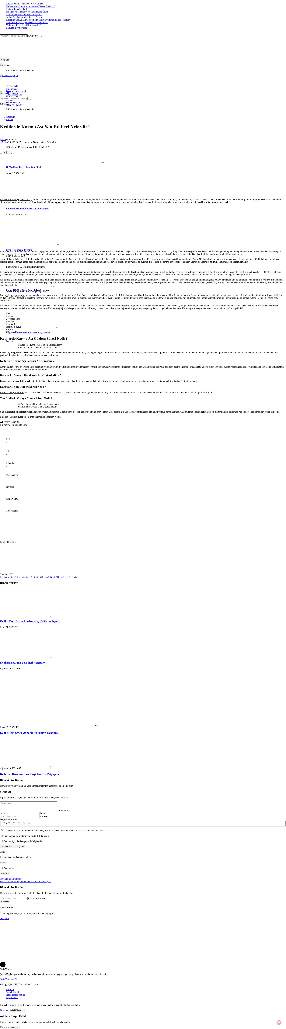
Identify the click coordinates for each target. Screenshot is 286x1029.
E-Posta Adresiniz (36, 898)
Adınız (43, 813)
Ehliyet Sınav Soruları (16, 28)
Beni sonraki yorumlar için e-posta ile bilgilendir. (26, 836)
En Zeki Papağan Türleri (17, 9)
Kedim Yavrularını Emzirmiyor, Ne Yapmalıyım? (30, 621)
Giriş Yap (5, 60)
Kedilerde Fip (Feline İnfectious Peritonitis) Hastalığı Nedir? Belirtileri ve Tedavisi (38, 577)
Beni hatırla (8, 868)
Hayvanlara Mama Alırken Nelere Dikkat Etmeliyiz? (30, 6)
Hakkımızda (11, 89)
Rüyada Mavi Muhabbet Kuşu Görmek (24, 3)
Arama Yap (33, 35)
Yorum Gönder (7, 847)
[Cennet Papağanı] (9, 75)
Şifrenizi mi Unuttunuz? (11, 879)
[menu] (1, 81)
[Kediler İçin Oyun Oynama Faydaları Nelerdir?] (48, 724)
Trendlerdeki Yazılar (15, 995)
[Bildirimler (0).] (1, 63)
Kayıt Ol (13, 979)
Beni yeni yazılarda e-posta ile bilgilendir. (23, 841)
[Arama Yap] (1, 33)
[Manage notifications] (279, 1022)
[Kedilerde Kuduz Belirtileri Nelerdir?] (25, 656)
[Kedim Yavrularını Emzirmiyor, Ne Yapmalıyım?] (25, 615)
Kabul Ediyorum (17, 1010)
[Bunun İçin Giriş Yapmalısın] (1, 153)
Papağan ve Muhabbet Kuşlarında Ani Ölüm (27, 11)
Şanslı (3, 139)
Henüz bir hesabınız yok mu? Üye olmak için (25, 881)
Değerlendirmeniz (8, 819)
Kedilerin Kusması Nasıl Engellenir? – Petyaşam (29, 774)
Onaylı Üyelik (12, 992)
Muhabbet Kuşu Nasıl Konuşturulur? (23, 25)
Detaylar (4, 1010)
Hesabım (10, 989)
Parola (3, 862)
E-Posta (44, 816)
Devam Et (14, 1027)
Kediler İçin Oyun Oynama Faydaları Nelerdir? (29, 732)
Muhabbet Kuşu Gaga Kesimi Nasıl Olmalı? (27, 22)
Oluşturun (4, 918)
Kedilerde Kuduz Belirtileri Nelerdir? (22, 662)
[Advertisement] (143, 175)
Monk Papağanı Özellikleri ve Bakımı (24, 14)
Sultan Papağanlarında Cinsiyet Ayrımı (24, 17)
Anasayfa (13, 86)
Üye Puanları (12, 997)
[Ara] (40, 36)
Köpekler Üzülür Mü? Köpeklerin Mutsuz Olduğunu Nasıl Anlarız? (38, 19)
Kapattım (4, 1027)
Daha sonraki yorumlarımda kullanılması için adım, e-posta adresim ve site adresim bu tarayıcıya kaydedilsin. (55, 830)
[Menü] (1, 91)
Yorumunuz (63, 810)
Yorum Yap (5, 792)
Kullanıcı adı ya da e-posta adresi (15, 857)
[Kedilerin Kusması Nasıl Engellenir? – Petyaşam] (25, 765)
